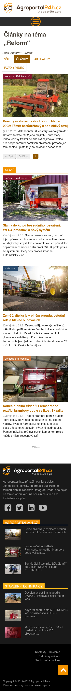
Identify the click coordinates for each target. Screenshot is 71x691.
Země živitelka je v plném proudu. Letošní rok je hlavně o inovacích (46, 530)
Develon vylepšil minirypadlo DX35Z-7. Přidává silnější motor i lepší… (45, 595)
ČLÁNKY (22, 59)
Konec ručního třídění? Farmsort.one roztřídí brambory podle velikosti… (44, 549)
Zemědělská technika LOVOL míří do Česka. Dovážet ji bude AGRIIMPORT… (45, 566)
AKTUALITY (42, 59)
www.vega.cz (42, 685)
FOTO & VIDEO (14, 67)
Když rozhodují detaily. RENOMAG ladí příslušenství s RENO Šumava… (46, 613)
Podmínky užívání (49, 656)
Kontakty (40, 652)
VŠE (7, 59)
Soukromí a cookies (47, 660)
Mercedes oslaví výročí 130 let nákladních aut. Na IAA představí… (44, 630)
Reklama (54, 652)
